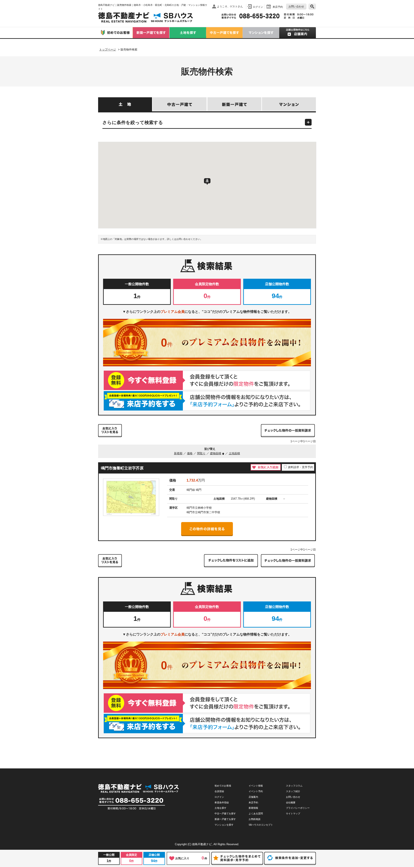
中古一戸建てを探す (225, 813)
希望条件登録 (222, 802)
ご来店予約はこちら (207, 401)
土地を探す (220, 808)
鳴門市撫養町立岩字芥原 (122, 468)
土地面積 (234, 453)
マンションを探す (224, 824)
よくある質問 (256, 813)
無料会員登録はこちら (207, 380)
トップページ (107, 49)
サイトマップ (293, 813)
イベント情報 (256, 785)
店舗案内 (253, 797)
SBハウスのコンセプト (261, 824)
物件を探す (312, 6)
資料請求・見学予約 (300, 467)
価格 (190, 453)
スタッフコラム (294, 785)
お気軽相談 (254, 819)
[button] (207, 181)
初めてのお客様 (223, 785)
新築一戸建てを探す (225, 819)
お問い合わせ (296, 6)
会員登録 (219, 791)
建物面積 (215, 453)
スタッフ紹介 (293, 791)
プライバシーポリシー (298, 808)
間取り (201, 453)
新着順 (178, 453)
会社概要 (290, 802)
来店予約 (278, 6)
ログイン (258, 6)
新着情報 (253, 808)
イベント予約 (256, 791)
